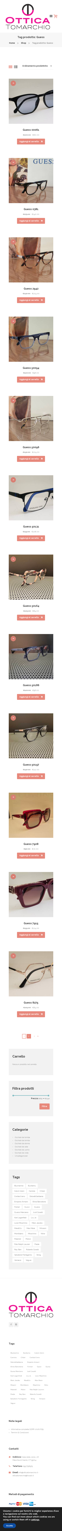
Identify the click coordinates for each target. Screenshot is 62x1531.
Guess (37, 1207)
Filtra (44, 1106)
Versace (17, 1260)
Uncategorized (21, 1156)
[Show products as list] (15, 67)
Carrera (32, 1191)
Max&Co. (18, 1228)
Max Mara (31, 1228)
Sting (38, 1255)
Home (12, 43)
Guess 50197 (31, 764)
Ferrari (17, 1207)
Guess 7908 (31, 844)
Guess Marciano (21, 1212)
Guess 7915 (31, 923)
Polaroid (17, 1239)
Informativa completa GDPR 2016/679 (27, 1429)
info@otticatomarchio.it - (28, 1472)
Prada (36, 1244)
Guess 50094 (31, 367)
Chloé (42, 1191)
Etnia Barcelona (39, 1202)
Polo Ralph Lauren (22, 1244)
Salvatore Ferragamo (23, 1255)
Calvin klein (19, 1191)
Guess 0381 (31, 209)
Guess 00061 (31, 129)
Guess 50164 (31, 605)
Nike (43, 1233)
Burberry (32, 1186)
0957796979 (28, 1466)
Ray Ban (17, 1249)
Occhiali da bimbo (22, 1140)
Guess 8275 (31, 1002)
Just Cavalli (38, 1212)
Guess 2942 (31, 288)
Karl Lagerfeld (20, 1217)
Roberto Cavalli (32, 1249)
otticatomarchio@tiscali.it (23, 1475)
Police (28, 1239)
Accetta (9, 1525)
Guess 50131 (31, 526)
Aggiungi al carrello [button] (29, 141)
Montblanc (18, 1233)
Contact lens (19, 1196)
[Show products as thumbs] (10, 67)
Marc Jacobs (37, 1223)
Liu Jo (33, 1217)
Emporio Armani (21, 1202)
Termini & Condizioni (20, 1432)
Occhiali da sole (21, 1147)
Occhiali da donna (22, 1143)
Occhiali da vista (21, 1153)
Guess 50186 (31, 685)
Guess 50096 (31, 447)
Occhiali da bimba (22, 1137)
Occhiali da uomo (22, 1150)
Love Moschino (20, 1223)
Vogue (28, 1260)
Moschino (32, 1233)
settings (35, 1519)
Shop (23, 43)
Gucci (27, 1207)
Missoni (43, 1228)
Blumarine (18, 1186)
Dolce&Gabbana (36, 1196)
